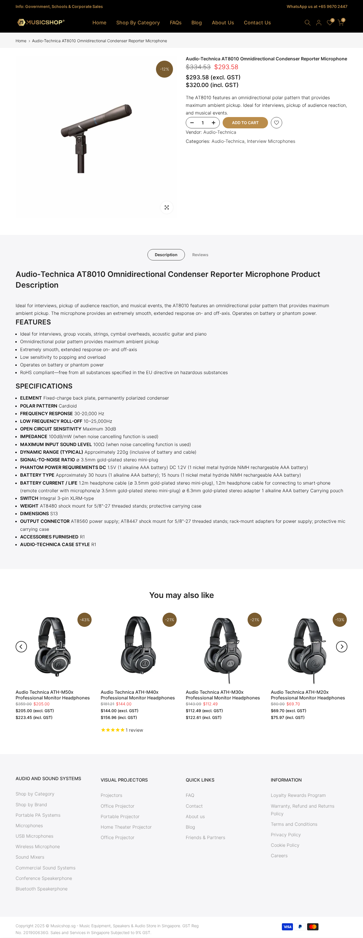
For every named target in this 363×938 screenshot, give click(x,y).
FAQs (176, 23)
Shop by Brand (31, 804)
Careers (279, 855)
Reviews (200, 254)
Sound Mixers (30, 857)
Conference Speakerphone (44, 878)
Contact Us (257, 23)
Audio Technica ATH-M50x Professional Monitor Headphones (53, 695)
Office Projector (117, 806)
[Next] (341, 646)
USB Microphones (34, 836)
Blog (196, 23)
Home (99, 23)
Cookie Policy (285, 845)
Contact (194, 806)
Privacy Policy (286, 834)
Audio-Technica (219, 132)
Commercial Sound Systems (45, 868)
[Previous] (21, 646)
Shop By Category (138, 23)
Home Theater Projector (126, 827)
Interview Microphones (271, 141)
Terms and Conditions (294, 824)
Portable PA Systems (38, 815)
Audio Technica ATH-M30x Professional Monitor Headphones (223, 695)
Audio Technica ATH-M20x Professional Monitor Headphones (308, 695)
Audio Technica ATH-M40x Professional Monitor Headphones (138, 695)
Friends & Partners (205, 837)
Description (166, 254)
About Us (223, 23)
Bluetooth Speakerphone (41, 889)
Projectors (111, 795)
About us (195, 816)
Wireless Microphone (38, 846)
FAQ (190, 795)
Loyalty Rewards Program (298, 795)
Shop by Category (35, 794)
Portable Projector (120, 816)
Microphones (29, 825)
